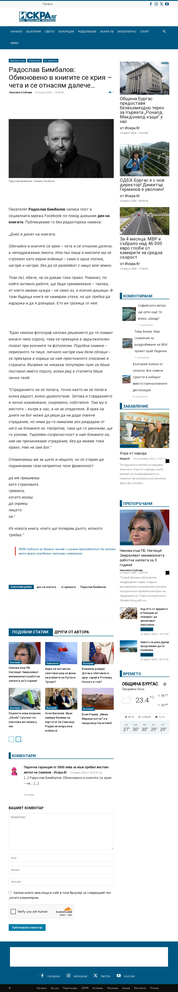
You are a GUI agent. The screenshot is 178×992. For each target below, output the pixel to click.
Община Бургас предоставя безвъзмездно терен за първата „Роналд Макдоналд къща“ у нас (142, 110)
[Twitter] (161, 4)
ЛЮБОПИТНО (126, 31)
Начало (41, 988)
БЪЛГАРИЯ (33, 31)
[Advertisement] (61, 195)
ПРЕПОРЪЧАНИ (137, 503)
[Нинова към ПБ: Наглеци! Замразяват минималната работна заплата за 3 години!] (25, 653)
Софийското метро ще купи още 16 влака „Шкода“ (152, 311)
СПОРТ (144, 31)
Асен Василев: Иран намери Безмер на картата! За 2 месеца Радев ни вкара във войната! (59, 722)
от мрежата (68, 587)
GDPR (84, 988)
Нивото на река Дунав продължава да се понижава (154, 646)
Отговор (29, 794)
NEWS (14, 43)
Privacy (154, 988)
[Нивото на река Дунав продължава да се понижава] (128, 646)
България (15, 662)
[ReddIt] (66, 108)
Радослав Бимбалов (93, 587)
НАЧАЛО (16, 31)
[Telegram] (110, 108)
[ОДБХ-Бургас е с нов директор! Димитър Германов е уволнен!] (144, 158)
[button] (164, 31)
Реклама (112, 988)
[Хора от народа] (144, 430)
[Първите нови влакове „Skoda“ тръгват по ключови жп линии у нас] (25, 699)
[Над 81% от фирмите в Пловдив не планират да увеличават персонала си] (128, 613)
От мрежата (50, 60)
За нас (55, 988)
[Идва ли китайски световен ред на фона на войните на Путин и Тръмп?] (61, 653)
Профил (48, 4)
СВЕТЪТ (50, 31)
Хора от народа (133, 453)
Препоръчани (17, 60)
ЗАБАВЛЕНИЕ (135, 406)
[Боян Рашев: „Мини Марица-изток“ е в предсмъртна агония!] (98, 699)
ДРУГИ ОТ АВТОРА (71, 632)
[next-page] (18, 739)
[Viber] (99, 108)
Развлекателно (129, 446)
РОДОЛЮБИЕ (87, 31)
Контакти (140, 988)
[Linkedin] (55, 108)
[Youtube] (167, 4)
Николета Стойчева (20, 92)
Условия (97, 988)
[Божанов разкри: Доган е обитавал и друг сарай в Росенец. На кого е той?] (98, 653)
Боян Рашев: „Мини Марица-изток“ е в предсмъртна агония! (97, 719)
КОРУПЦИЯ (66, 31)
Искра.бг (125, 458)
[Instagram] (156, 4)
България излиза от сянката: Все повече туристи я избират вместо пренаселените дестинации (150, 377)
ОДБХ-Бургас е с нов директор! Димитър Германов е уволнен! (142, 185)
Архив (126, 988)
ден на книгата (46, 587)
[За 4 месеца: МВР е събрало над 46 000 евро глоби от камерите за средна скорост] (144, 221)
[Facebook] (150, 4)
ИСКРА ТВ (106, 31)
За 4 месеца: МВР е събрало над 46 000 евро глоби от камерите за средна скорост (141, 248)
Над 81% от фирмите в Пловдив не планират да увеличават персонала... (154, 617)
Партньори (70, 988)
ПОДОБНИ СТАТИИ (30, 632)
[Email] (77, 108)
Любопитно (34, 60)
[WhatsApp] (88, 108)
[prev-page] (11, 739)
